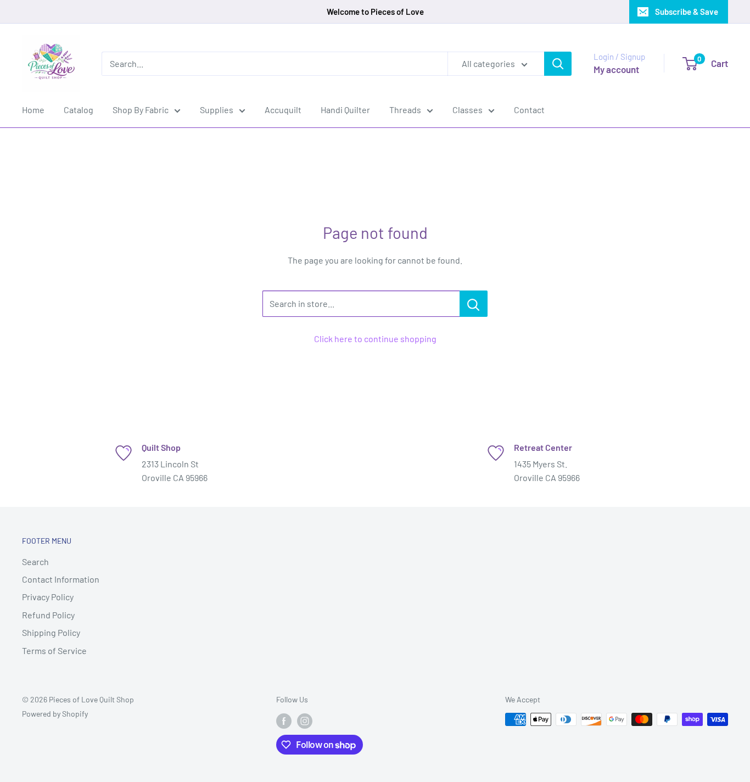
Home (33, 109)
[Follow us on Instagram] (304, 720)
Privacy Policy (48, 596)
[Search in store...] (474, 304)
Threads (405, 109)
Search (35, 561)
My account (616, 69)
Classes (467, 109)
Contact (529, 109)
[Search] (558, 64)
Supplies (216, 109)
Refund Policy (48, 615)
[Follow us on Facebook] (284, 720)
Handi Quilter (345, 109)
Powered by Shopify (55, 713)
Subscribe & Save (686, 11)
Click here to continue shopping (375, 338)
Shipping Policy (51, 632)
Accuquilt (283, 109)
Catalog (78, 109)
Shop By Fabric (141, 109)
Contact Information (60, 579)
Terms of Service (54, 650)
